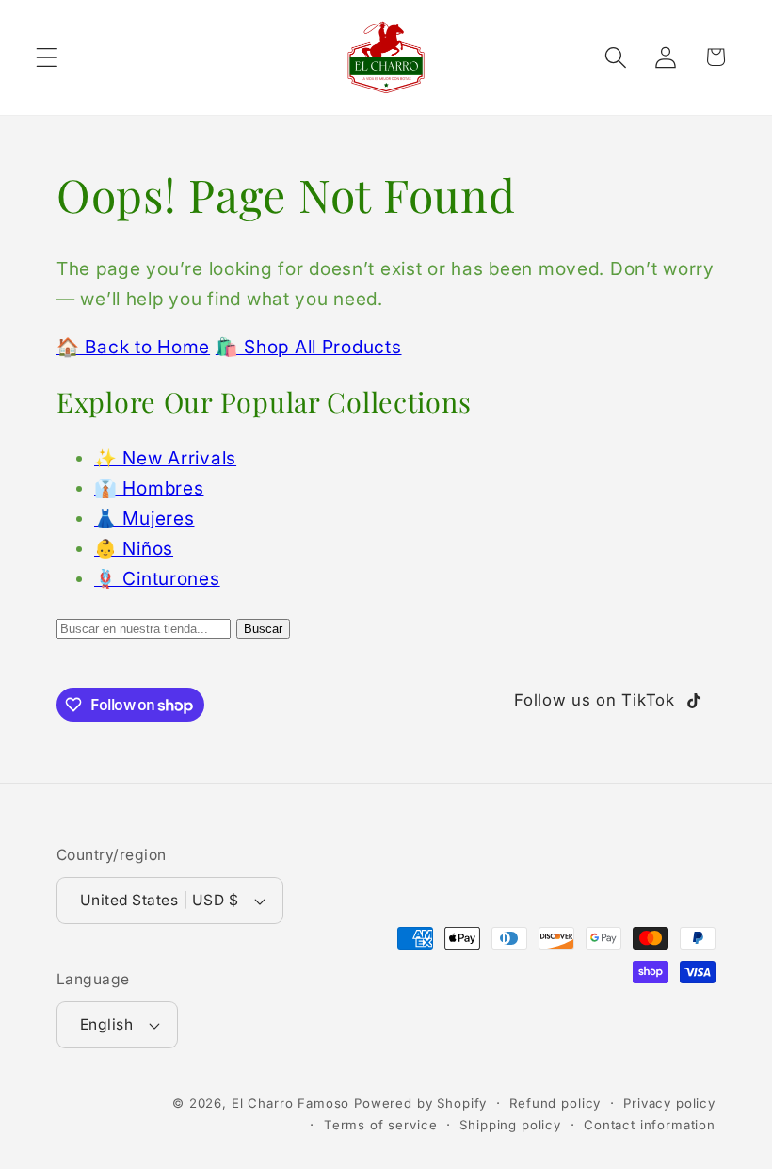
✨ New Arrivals (165, 457)
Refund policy (555, 1103)
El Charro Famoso (290, 1103)
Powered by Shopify (420, 1103)
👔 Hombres (148, 488)
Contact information (650, 1124)
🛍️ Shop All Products (309, 346)
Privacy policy (669, 1103)
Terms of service (380, 1124)
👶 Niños (133, 548)
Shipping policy (510, 1124)
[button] (47, 57)
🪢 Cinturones (157, 578)
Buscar (263, 629)
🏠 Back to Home (133, 346)
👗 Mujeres (144, 518)
